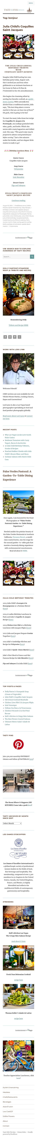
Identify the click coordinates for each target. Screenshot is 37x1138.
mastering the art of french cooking (14, 220)
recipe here (18, 980)
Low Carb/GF (8, 1111)
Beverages (7, 1102)
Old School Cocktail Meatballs (16, 700)
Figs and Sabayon (18, 185)
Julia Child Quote (15, 216)
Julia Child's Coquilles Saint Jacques (18, 697)
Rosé (14, 222)
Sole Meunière (18, 177)
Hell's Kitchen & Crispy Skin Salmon (19, 716)
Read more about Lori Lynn (13, 416)
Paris (27, 220)
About (5, 1121)
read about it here (18, 941)
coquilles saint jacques (10, 212)
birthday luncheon (9, 209)
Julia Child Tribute (28, 216)
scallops (9, 224)
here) (11, 620)
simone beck (17, 224)
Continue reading (18, 200)
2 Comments (13, 226)
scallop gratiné (21, 222)
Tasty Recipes (26, 207)
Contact (6, 1126)
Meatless (6, 1092)
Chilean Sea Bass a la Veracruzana (18, 708)
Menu (31, 3)
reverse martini (8, 222)
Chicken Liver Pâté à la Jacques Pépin (19, 702)
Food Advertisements (20, 237)
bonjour (26, 209)
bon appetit (19, 209)
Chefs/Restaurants (20, 205)
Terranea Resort (19, 537)
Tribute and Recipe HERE (18, 325)
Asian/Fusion (8, 1107)
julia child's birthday (9, 218)
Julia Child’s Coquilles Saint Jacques (18, 28)
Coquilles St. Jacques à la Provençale (14, 214)
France (29, 214)
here (5, 609)
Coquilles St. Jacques (25, 212)
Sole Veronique (11, 705)
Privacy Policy (21, 1132)
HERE (25, 551)
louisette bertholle (22, 218)
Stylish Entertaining (14, 207)
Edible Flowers (8, 1116)
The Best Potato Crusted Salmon (17, 719)
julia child (6, 216)
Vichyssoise (18, 169)
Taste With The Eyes (9, 1132)
